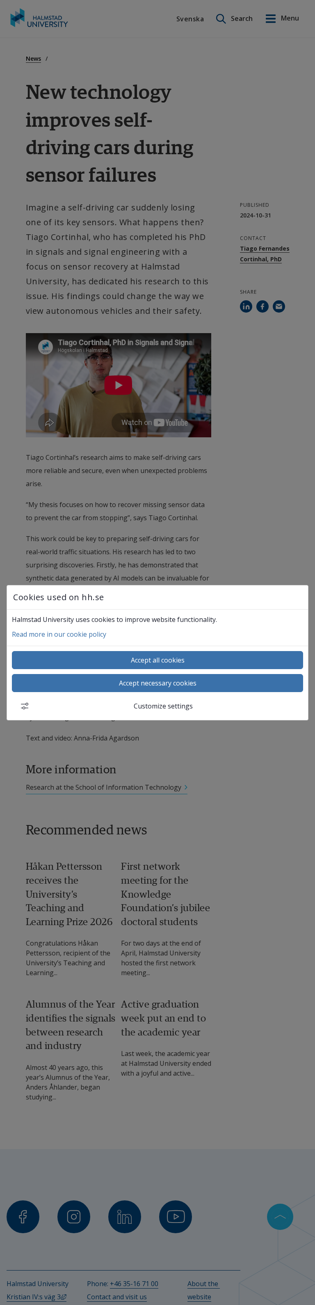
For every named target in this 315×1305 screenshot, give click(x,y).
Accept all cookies (158, 660)
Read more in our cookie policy (59, 634)
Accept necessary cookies (157, 683)
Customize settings (163, 706)
